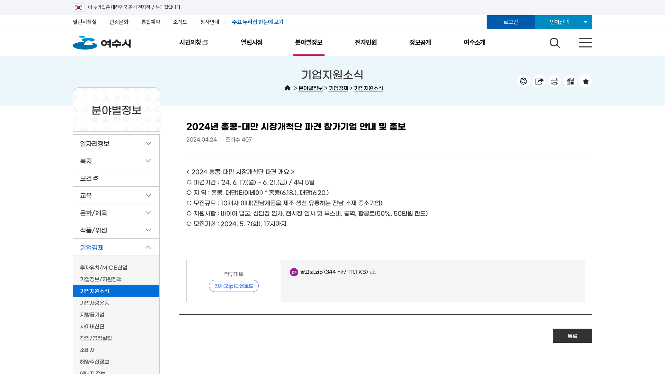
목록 (572, 335)
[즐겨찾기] (585, 81)
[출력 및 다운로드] (554, 81)
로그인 (511, 22)
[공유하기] (539, 81)
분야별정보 (308, 42)
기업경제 (338, 87)
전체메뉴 (579, 41)
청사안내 (209, 22)
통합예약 (150, 22)
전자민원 (366, 42)
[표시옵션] (523, 81)
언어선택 (559, 22)
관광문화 (118, 22)
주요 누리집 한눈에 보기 (258, 22)
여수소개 (475, 42)
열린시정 (252, 42)
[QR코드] (570, 81)
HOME (287, 88)
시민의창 (182, 47)
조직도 (180, 22)
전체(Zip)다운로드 (233, 285)
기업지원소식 (368, 87)
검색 (554, 41)
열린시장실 (85, 22)
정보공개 (420, 42)
